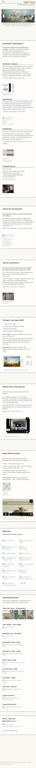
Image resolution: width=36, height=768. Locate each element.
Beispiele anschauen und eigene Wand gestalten (18, 25)
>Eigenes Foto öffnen (10, 324)
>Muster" (4, 620)
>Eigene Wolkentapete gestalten (11, 436)
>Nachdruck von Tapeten (17, 286)
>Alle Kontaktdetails (8, 179)
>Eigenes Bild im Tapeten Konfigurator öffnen (15, 370)
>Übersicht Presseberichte (9, 730)
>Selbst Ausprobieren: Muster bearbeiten (13, 519)
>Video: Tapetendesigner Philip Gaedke (11, 726)
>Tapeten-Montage (15, 411)
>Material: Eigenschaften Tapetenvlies (13, 78)
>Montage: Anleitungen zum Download (13, 111)
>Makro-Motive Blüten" (8, 700)
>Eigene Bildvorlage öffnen (16, 463)
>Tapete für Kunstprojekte (24, 228)
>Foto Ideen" (5, 708)
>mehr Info (22, 583)
